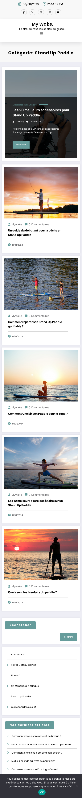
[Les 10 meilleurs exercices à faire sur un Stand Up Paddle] (41, 462)
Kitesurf (15, 675)
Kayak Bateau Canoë (23, 664)
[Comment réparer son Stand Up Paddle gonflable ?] (41, 283)
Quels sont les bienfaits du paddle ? (32, 592)
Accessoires (18, 105)
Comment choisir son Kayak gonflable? (34, 769)
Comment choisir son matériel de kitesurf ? (36, 736)
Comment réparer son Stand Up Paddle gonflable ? (35, 324)
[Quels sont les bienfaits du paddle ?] (41, 554)
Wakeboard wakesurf (23, 707)
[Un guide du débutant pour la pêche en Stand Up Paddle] (41, 192)
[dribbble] (41, 12)
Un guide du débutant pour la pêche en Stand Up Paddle (34, 233)
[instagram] (49, 12)
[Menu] (41, 33)
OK (42, 792)
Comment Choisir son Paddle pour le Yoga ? (38, 413)
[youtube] (58, 12)
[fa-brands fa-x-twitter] (32, 12)
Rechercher (20, 625)
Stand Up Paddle (30, 105)
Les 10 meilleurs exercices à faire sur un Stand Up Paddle (35, 503)
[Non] (77, 786)
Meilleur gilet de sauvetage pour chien (33, 761)
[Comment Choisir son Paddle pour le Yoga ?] (41, 375)
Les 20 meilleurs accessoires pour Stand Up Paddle (41, 112)
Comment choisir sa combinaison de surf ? (36, 752)
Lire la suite (21, 144)
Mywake (20, 121)
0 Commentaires (39, 224)
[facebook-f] (24, 12)
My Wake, (42, 24)
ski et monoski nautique (25, 686)
